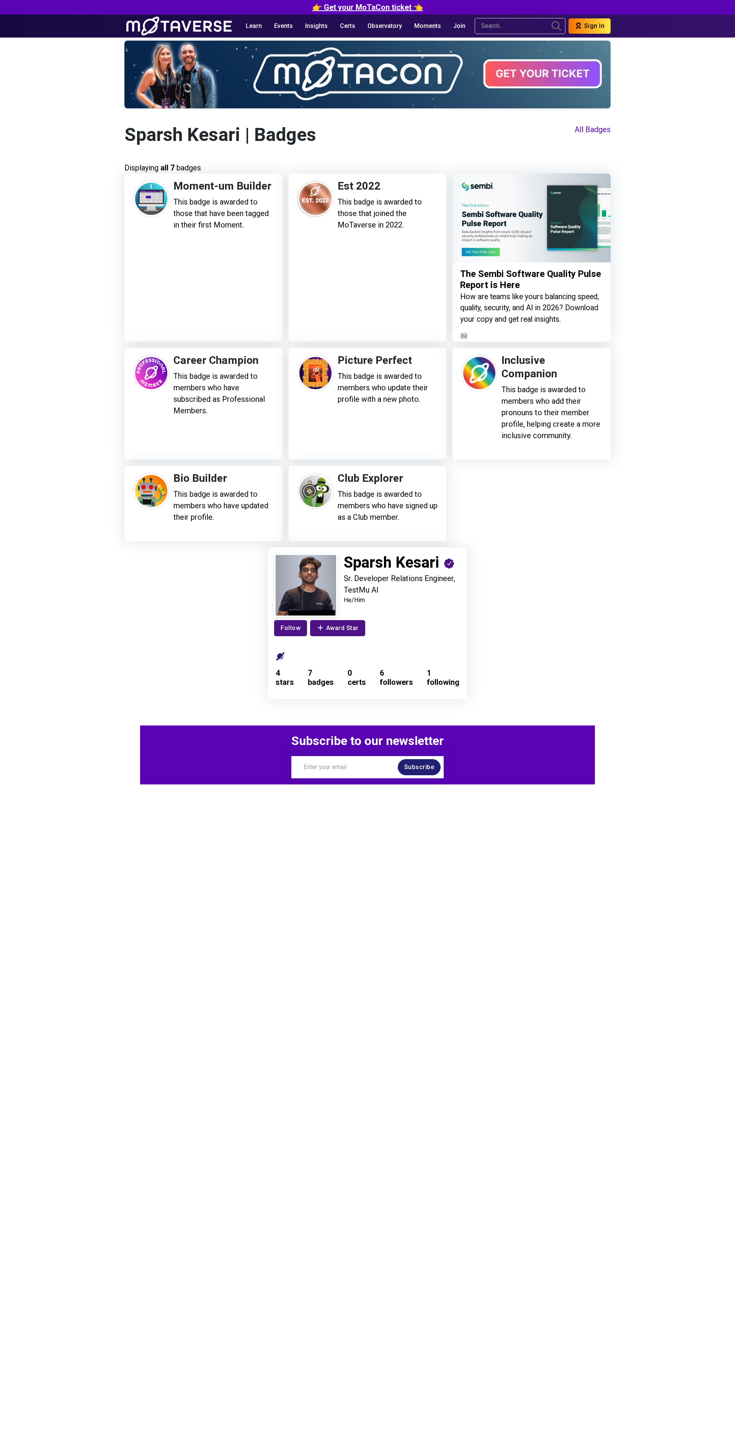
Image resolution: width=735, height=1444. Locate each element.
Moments (427, 25)
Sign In (593, 25)
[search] (556, 26)
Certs (347, 25)
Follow (291, 628)
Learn (254, 25)
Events (283, 25)
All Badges (593, 129)
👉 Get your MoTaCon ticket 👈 (367, 7)
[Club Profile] (280, 656)
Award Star (342, 628)
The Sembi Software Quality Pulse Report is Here (530, 279)
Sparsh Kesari (182, 135)
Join (459, 25)
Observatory (385, 25)
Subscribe (419, 767)
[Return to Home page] (179, 26)
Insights (316, 25)
